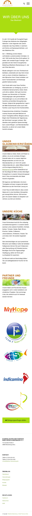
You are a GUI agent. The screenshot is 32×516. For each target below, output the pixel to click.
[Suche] (23, 3)
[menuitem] (23, 3)
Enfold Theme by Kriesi (23, 513)
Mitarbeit (4, 485)
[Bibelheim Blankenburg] (13, 3)
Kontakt (4, 482)
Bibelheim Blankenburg (13, 513)
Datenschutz (5, 500)
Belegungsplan (6, 479)
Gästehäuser (5, 474)
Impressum (5, 498)
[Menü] (27, 3)
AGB (3, 503)
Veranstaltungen (6, 477)
